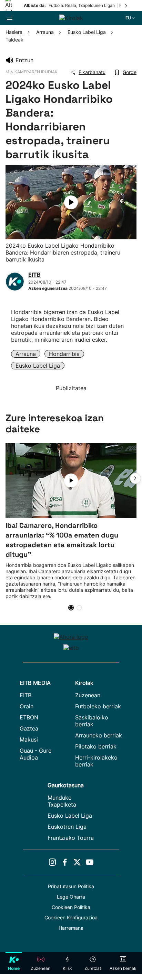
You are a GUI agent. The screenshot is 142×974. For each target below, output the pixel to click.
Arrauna (26, 353)
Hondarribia (64, 353)
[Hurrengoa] (126, 5)
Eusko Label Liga (38, 365)
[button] (135, 478)
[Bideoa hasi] (71, 202)
